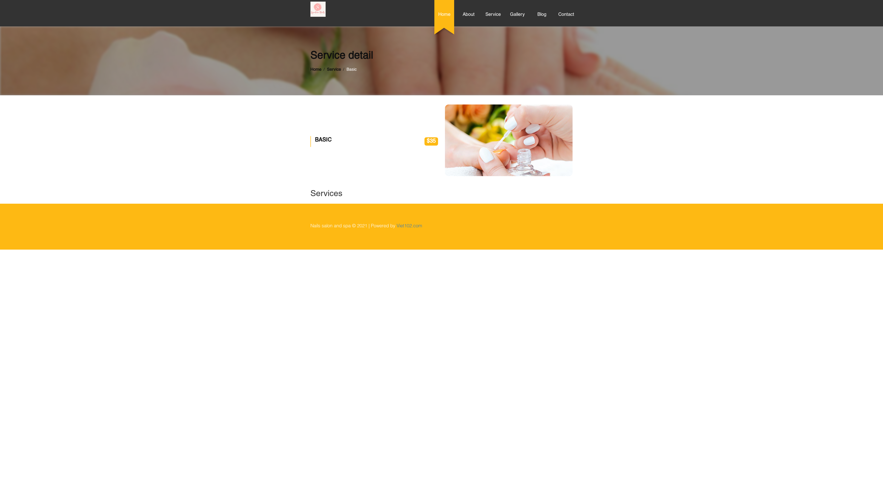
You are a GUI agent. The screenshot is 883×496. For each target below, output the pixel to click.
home (444, 15)
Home (315, 70)
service (493, 15)
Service (334, 70)
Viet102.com (409, 226)
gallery (517, 15)
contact (566, 15)
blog (541, 15)
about (469, 15)
